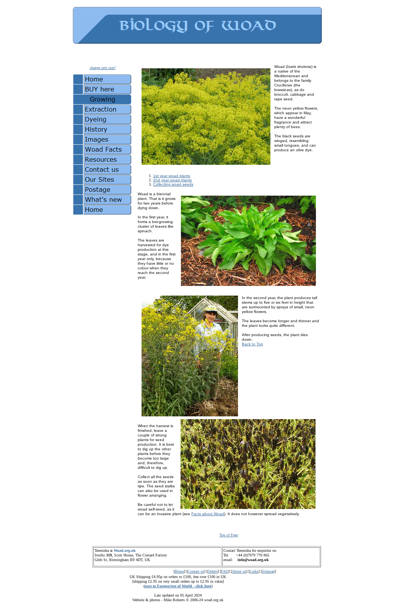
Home (179, 571)
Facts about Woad (207, 514)
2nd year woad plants (172, 180)
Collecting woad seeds (173, 184)
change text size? (103, 68)
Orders (213, 571)
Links (254, 571)
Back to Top (252, 344)
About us (239, 571)
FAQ (224, 571)
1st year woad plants (171, 176)
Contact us (195, 571)
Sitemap (268, 571)
